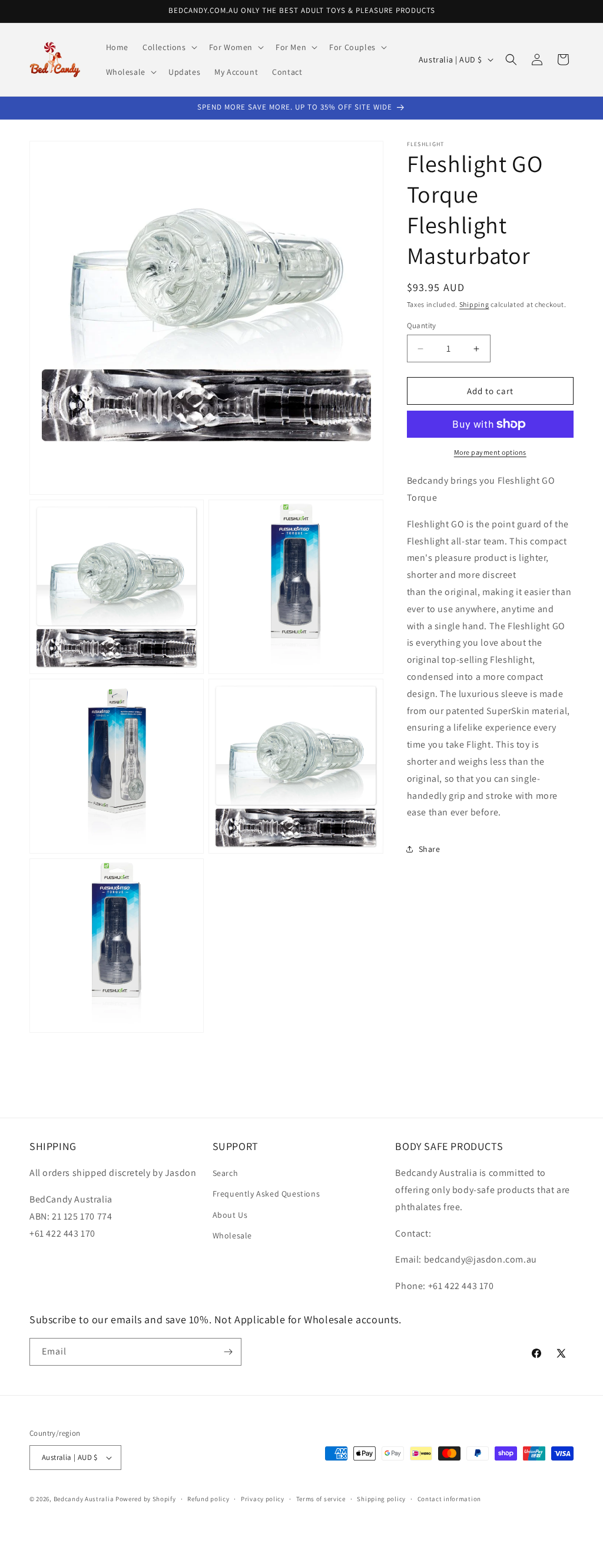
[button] (168, 47)
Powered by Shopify (145, 1499)
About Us (230, 1215)
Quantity (421, 326)
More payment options (490, 452)
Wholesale (232, 1235)
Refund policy (208, 1499)
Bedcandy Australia (84, 1499)
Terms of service (321, 1499)
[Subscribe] (228, 1352)
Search (225, 1173)
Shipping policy (381, 1499)
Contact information (449, 1499)
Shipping (474, 304)
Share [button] (429, 849)
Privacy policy (262, 1499)
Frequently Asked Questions (266, 1193)
